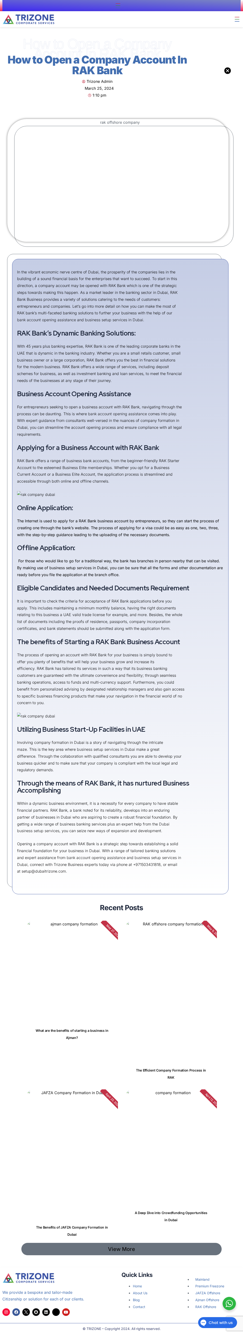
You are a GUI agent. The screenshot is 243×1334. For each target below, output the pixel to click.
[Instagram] (6, 1312)
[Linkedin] (46, 1312)
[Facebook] (16, 1312)
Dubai (164, 824)
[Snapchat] (36, 1312)
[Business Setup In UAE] (26, 1312)
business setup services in (158, 857)
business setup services (38, 830)
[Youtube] (66, 1312)
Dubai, (23, 864)
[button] (118, 5)
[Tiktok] (56, 1312)
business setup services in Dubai (114, 319)
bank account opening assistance (46, 319)
